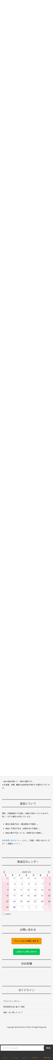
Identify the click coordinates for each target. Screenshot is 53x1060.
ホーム (15, 1058)
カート (24, 1058)
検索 (48, 1048)
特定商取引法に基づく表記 (14, 1006)
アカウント (35, 1058)
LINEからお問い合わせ (26, 951)
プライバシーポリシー (12, 1001)
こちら (15, 843)
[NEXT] (48, 872)
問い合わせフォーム (15, 840)
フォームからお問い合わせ (26, 941)
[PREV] (4, 872)
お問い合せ (47, 1058)
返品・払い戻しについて (13, 1012)
